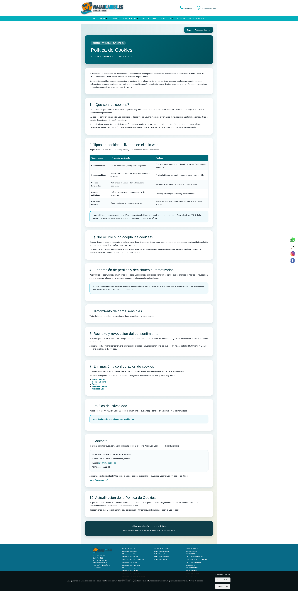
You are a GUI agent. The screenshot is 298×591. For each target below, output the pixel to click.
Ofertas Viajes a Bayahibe (130, 568)
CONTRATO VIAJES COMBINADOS (197, 559)
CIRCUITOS (166, 18)
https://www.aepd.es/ (99, 480)
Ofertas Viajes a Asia (160, 559)
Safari (94, 384)
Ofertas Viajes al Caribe (129, 551)
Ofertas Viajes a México (129, 562)
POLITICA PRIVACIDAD (193, 562)
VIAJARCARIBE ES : (128, 548)
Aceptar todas (222, 586)
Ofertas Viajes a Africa (161, 554)
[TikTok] (293, 247)
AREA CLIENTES (191, 551)
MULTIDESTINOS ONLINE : (162, 548)
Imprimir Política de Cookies (198, 30)
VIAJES (114, 18)
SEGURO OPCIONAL (192, 554)
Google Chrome (99, 382)
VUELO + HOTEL (130, 18)
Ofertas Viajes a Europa (161, 551)
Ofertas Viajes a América (161, 557)
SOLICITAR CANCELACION (194, 557)
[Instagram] (293, 253)
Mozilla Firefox (98, 380)
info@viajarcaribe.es (107, 463)
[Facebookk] (293, 260)
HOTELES (181, 18)
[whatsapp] (293, 240)
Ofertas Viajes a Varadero (130, 557)
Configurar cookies (222, 574)
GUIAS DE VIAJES (196, 18)
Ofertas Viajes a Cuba (129, 554)
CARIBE (102, 18)
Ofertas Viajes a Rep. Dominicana (133, 559)
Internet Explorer (99, 387)
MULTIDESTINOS (149, 18)
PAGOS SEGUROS (192, 548)
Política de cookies (196, 581)
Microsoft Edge (98, 389)
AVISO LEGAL (190, 565)
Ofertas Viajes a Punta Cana (131, 565)
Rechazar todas (222, 580)
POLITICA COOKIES (192, 568)
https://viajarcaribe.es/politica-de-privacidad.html (114, 419)
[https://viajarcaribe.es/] (102, 8)
